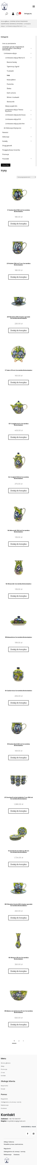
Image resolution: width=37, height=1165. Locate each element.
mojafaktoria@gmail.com (16, 1121)
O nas (3, 1072)
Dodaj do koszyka (18, 223)
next (23, 1040)
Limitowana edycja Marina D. (14, 26)
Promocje (4, 1069)
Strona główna (5, 21)
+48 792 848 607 (15, 1119)
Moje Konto (4, 1086)
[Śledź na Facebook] (27, 1133)
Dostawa (4, 1108)
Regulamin (4, 1099)
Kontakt (3, 1076)
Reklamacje (4, 1105)
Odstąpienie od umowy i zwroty (11, 1102)
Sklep (2, 1066)
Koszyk (3, 1089)
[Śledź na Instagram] (33, 1133)
